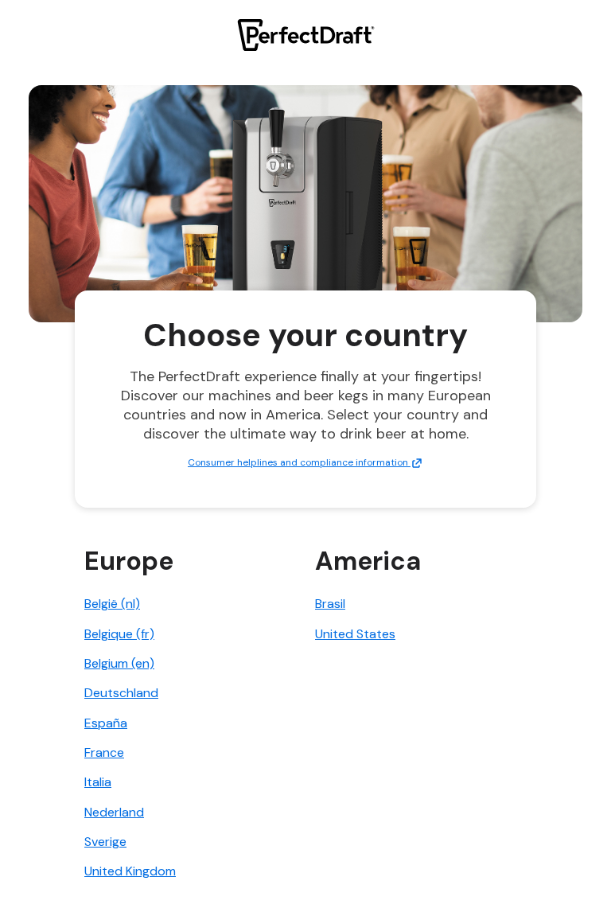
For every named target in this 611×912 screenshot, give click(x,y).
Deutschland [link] (121, 692)
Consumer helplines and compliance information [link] (299, 462)
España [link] (105, 723)
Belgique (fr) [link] (119, 634)
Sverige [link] (105, 841)
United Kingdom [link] (130, 871)
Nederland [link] (114, 812)
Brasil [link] (330, 603)
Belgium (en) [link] (119, 663)
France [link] (104, 752)
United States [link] (355, 634)
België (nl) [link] (112, 603)
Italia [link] (97, 782)
